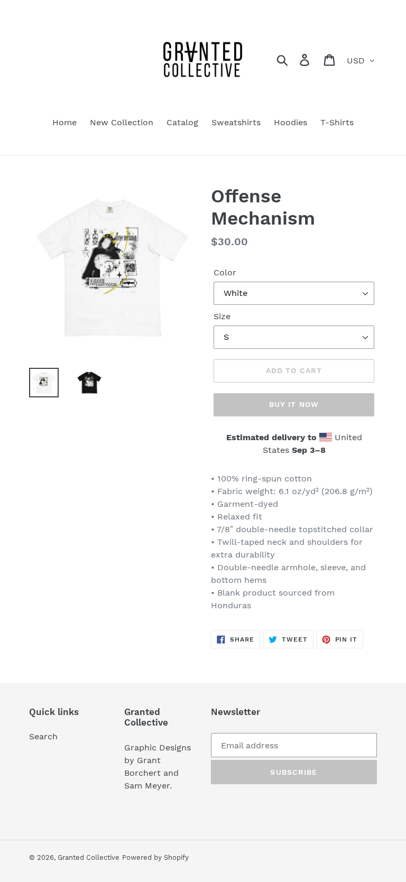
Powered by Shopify (155, 857)
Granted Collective (88, 857)
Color (225, 272)
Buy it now (294, 404)
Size (222, 316)
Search (43, 736)
